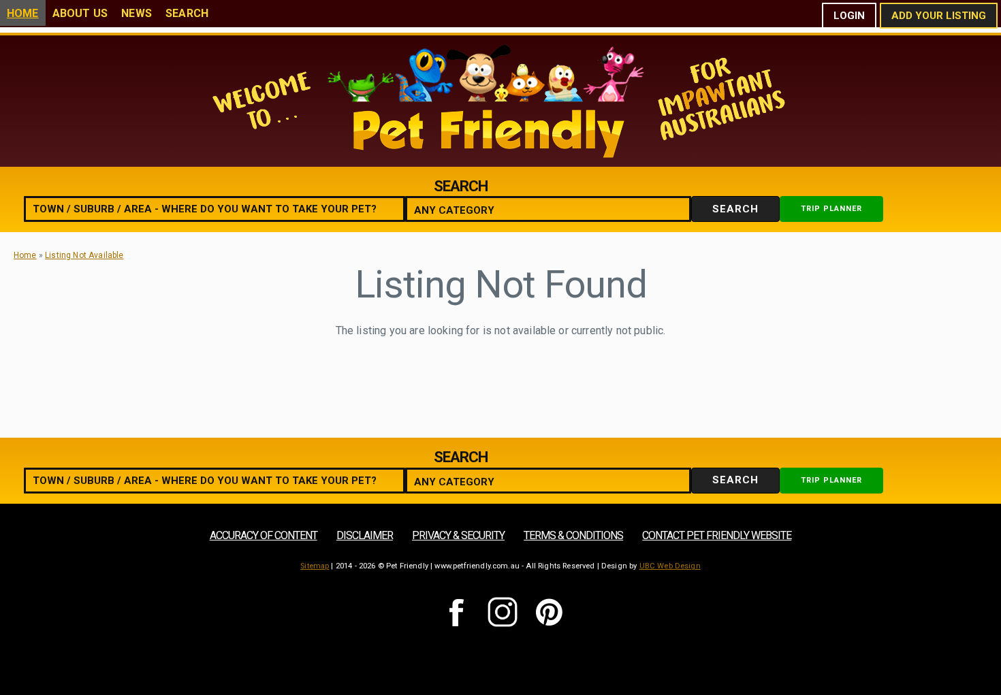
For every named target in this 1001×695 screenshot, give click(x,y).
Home (23, 13)
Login (849, 16)
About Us (80, 13)
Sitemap (314, 566)
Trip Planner (831, 208)
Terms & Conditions (573, 535)
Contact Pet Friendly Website (716, 535)
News (136, 13)
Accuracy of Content (263, 535)
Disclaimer (364, 535)
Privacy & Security (458, 535)
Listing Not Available (84, 255)
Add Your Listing (938, 16)
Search (186, 13)
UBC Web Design (670, 566)
